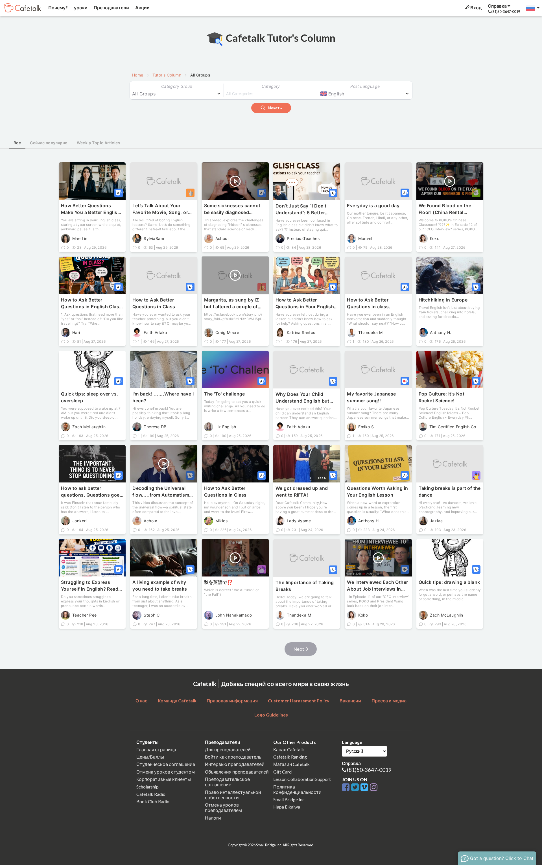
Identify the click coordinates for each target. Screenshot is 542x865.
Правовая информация (232, 700)
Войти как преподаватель (233, 756)
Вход (475, 7)
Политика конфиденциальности (297, 789)
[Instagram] (373, 787)
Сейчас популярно (48, 142)
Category (271, 86)
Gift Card (282, 771)
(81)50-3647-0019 (369, 769)
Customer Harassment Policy (298, 700)
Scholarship (147, 786)
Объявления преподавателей (237, 771)
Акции (142, 7)
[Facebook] (346, 787)
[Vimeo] (365, 787)
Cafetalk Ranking (290, 756)
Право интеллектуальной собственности (233, 794)
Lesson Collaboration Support (302, 779)
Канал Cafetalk (288, 749)
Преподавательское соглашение (227, 781)
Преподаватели (111, 7)
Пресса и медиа (388, 700)
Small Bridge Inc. (289, 799)
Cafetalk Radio (150, 794)
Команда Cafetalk (177, 700)
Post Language (365, 86)
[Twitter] (355, 787)
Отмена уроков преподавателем (223, 807)
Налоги (213, 817)
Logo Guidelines (271, 714)
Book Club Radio (152, 801)
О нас (141, 700)
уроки (80, 7)
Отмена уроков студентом (165, 771)
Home (137, 75)
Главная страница (156, 749)
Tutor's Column (167, 75)
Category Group (177, 86)
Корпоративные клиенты (163, 779)
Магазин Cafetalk (291, 764)
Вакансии (350, 700)
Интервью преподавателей (235, 764)
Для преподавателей (228, 749)
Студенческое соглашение (165, 764)
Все (17, 142)
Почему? (57, 7)
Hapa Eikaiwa (286, 806)
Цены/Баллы (150, 756)
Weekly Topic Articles (98, 142)
